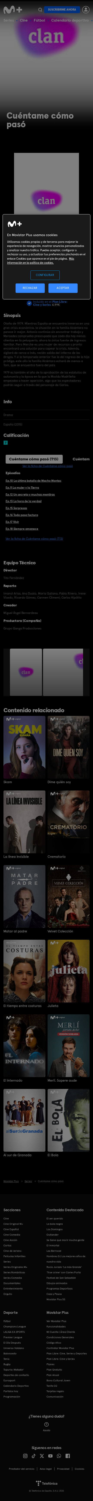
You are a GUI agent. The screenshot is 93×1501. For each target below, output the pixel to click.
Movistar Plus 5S (55, 1299)
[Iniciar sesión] (86, 9)
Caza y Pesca (54, 1294)
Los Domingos (54, 1229)
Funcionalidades (56, 1326)
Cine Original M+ (13, 1223)
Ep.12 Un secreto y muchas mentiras (30, 494)
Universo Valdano (13, 1348)
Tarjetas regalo (55, 1391)
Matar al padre (15, 931)
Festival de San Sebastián (61, 1277)
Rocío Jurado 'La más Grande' (64, 1267)
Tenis (6, 1358)
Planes (50, 1364)
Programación (11, 1396)
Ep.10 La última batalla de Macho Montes (33, 480)
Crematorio (57, 857)
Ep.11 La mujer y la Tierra (22, 487)
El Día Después (12, 1342)
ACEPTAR (63, 288)
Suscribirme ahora (62, 9)
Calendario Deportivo (16, 1385)
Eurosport (9, 1380)
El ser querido (54, 1218)
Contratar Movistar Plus (60, 1348)
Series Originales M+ (15, 1267)
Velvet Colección (60, 931)
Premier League (12, 1337)
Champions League (14, 1326)
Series (8, 20)
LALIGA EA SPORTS (14, 1331)
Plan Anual (52, 1375)
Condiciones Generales (60, 1337)
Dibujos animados (56, 1283)
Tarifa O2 (51, 1385)
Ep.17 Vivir (12, 522)
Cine (24, 20)
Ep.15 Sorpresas (16, 508)
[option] (26, 672)
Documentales (11, 1283)
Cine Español (11, 1229)
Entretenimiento (13, 1288)
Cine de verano (12, 1250)
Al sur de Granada (17, 1155)
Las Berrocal (53, 1250)
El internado (12, 1080)
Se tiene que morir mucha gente (65, 1240)
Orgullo (7, 1294)
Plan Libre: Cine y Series (60, 1358)
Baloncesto (9, 1353)
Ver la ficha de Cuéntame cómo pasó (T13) (34, 538)
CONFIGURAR (45, 275)
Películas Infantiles (14, 1256)
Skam (7, 782)
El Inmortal (52, 1245)
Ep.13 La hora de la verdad (24, 501)
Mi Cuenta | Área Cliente (60, 1331)
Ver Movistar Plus (56, 1321)
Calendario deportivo (70, 20)
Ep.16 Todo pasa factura (22, 515)
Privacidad (63, 1468)
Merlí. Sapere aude (62, 1080)
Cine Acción (10, 1240)
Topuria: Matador (13, 1369)
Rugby (6, 1364)
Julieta (53, 1006)
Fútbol (39, 20)
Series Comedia (12, 1277)
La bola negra (54, 1223)
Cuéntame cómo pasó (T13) (33, 459)
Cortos (7, 1245)
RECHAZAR (30, 288)
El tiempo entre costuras (22, 1006)
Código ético (53, 1342)
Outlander (52, 1234)
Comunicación (54, 1396)
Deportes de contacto (16, 1375)
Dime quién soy (59, 782)
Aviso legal (46, 1468)
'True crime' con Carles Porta (63, 1272)
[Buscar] (40, 10)
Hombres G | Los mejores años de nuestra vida (65, 1259)
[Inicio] (13, 10)
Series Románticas (14, 1272)
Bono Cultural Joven (58, 1380)
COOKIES (79, 1468)
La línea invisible (16, 857)
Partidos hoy (10, 1391)
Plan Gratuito (54, 1369)
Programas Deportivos (59, 1288)
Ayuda (46, 1430)
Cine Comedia (11, 1234)
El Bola (53, 1155)
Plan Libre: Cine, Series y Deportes (66, 1353)
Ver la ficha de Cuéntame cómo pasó (47, 466)
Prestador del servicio (21, 1468)
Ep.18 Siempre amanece (22, 528)
